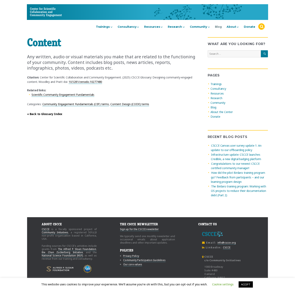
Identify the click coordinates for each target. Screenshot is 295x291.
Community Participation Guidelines (144, 260)
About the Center (222, 112)
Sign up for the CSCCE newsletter (139, 229)
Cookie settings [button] (223, 284)
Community (198, 27)
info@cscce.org (227, 242)
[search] (261, 27)
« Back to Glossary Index (44, 114)
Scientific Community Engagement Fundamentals (63, 95)
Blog (218, 27)
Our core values (132, 264)
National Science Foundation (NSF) (62, 255)
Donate (249, 27)
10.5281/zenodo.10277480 (85, 82)
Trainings (103, 27)
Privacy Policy (131, 256)
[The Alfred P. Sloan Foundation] (60, 268)
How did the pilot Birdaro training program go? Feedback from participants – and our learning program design (238, 177)
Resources (152, 27)
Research (175, 27)
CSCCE (37, 12)
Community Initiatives (55, 232)
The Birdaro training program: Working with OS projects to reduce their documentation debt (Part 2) (238, 190)
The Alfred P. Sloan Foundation (77, 249)
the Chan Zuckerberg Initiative (62, 252)
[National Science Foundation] (87, 269)
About (231, 27)
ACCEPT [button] (245, 284)
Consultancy (127, 27)
